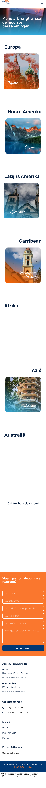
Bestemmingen (9, 733)
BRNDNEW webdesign (23, 767)
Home (5, 727)
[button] (42, 4)
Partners (6, 738)
